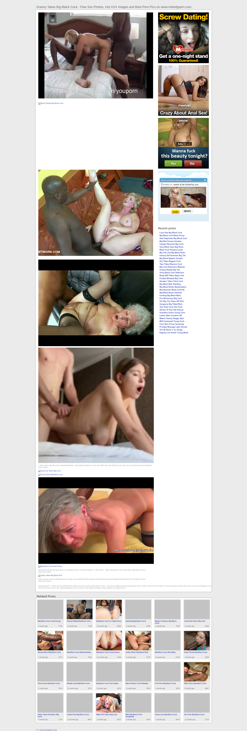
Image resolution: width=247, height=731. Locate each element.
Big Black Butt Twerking (170, 284)
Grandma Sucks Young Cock (172, 313)
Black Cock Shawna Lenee (171, 250)
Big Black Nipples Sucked (171, 258)
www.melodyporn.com (48, 730)
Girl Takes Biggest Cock (170, 261)
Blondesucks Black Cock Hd (172, 290)
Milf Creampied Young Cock (172, 321)
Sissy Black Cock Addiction (172, 273)
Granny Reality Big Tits (170, 270)
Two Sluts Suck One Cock (171, 307)
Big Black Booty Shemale (171, 293)
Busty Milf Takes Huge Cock (172, 275)
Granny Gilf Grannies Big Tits (173, 255)
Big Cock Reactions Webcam (172, 267)
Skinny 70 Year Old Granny (171, 310)
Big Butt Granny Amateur (171, 241)
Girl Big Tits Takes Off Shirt (172, 301)
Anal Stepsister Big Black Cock (173, 238)
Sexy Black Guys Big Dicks (171, 247)
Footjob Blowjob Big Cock (171, 278)
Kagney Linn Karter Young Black (174, 333)
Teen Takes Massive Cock (171, 264)
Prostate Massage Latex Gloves (173, 327)
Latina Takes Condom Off (171, 315)
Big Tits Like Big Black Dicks (172, 253)
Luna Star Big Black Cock (171, 233)
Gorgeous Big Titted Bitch (171, 304)
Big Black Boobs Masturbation (173, 287)
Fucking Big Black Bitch (170, 295)
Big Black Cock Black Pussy (172, 235)
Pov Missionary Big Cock (171, 298)
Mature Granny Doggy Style (172, 318)
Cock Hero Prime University (172, 324)
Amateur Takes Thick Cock (171, 281)
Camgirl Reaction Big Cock (171, 244)
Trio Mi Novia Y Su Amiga (171, 330)
